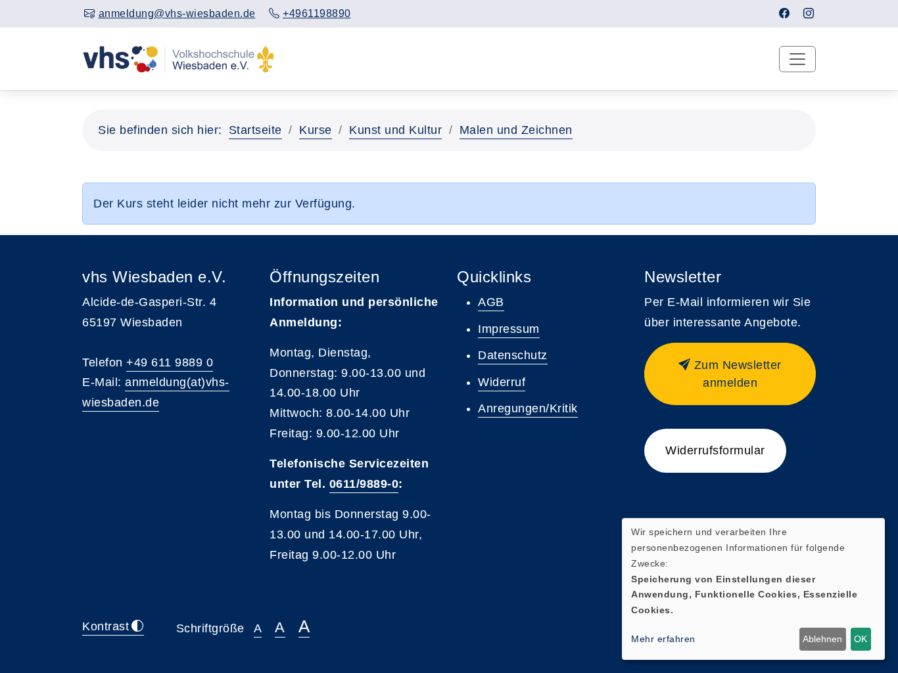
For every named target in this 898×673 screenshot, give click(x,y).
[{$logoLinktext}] (178, 58)
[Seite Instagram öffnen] (808, 13)
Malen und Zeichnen (516, 130)
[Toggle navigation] (797, 59)
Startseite (255, 130)
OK (860, 639)
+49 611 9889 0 (169, 362)
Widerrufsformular (715, 450)
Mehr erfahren (663, 639)
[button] (730, 374)
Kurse (315, 130)
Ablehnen (822, 639)
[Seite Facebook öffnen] (784, 13)
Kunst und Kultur (395, 130)
